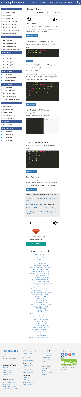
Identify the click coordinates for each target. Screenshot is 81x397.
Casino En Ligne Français (40, 325)
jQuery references (31, 189)
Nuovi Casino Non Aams (40, 318)
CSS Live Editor (27, 356)
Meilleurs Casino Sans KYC (40, 329)
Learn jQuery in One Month (34, 204)
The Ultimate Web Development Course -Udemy (41, 208)
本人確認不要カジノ (40, 308)
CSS (37, 2)
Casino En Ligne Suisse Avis (40, 327)
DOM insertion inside (9, 93)
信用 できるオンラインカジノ (40, 281)
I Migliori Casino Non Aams (40, 287)
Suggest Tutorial (47, 372)
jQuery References (8, 134)
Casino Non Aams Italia (40, 306)
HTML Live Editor (27, 353)
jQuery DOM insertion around (11, 99)
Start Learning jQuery (32, 35)
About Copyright (47, 355)
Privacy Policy (46, 357)
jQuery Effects (7, 56)
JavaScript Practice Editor (10, 388)
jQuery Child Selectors (9, 46)
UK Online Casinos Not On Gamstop (40, 267)
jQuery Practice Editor (9, 386)
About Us (44, 353)
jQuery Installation (8, 18)
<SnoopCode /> (12, 2)
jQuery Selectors (7, 40)
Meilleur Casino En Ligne (40, 291)
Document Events (8, 109)
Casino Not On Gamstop (40, 260)
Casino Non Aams (40, 254)
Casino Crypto (40, 298)
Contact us (45, 361)
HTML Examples (27, 378)
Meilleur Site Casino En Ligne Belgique (40, 304)
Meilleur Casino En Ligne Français (40, 314)
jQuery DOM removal (9, 90)
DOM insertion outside (9, 96)
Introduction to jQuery (9, 12)
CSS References (27, 368)
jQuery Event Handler (9, 118)
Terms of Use (46, 359)
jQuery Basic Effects (8, 59)
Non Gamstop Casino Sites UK (40, 275)
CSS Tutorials (7, 370)
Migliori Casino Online (40, 300)
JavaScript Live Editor (29, 360)
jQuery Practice (7, 137)
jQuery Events (7, 106)
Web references (60, 2)
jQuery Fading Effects (9, 62)
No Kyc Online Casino (40, 316)
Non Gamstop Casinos (9, 24)
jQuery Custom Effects (9, 68)
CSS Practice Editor (8, 384)
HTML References (28, 365)
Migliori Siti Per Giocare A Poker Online (41, 337)
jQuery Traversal (7, 74)
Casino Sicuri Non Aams (40, 319)
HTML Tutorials (7, 368)
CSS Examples (27, 380)
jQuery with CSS (7, 125)
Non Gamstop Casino (40, 258)
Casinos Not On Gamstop (10, 21)
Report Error (45, 368)
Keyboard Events (7, 112)
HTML (32, 2)
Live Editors (71, 2)
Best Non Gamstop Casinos (40, 279)
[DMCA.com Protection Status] (69, 362)
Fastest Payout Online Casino (40, 277)
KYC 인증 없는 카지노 (40, 310)
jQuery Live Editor (8, 140)
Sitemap (44, 374)
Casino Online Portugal (40, 269)
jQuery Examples (7, 131)
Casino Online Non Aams (40, 265)
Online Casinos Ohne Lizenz (11, 30)
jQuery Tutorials (7, 372)
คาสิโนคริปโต (40, 312)
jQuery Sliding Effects (9, 65)
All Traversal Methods (9, 80)
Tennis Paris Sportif (40, 335)
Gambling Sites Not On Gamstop (40, 273)
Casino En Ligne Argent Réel (40, 331)
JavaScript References (29, 370)
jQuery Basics (7, 15)
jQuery (51, 2)
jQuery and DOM (7, 87)
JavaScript (44, 2)
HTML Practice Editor (9, 382)
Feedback (45, 370)
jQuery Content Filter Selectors (11, 49)
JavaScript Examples (28, 382)
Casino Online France (40, 321)
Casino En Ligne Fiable (40, 323)
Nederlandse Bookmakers (10, 33)
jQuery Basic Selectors (9, 43)
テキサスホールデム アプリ (40, 333)
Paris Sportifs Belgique (40, 302)
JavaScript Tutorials (8, 374)
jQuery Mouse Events (9, 115)
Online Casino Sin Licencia (40, 285)
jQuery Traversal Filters (9, 77)
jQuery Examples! (31, 104)
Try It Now (29, 61)
